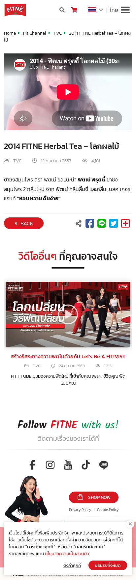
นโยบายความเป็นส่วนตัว (67, 553)
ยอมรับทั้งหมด (107, 565)
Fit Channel (34, 33)
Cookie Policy (108, 509)
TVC (57, 33)
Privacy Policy (80, 509)
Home (10, 33)
